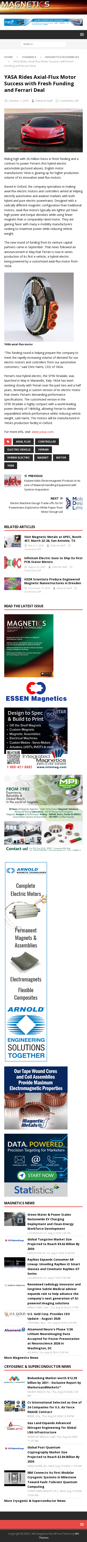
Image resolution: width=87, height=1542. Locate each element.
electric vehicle (19, 449)
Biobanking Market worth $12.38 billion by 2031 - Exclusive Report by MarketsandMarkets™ (54, 1382)
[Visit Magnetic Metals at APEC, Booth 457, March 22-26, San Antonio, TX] (12, 541)
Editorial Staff (44, 101)
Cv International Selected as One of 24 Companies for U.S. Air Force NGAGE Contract (54, 1407)
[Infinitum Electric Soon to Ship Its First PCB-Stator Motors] (12, 562)
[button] (81, 34)
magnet (43, 457)
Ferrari (43, 449)
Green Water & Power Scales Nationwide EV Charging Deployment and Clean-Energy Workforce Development (50, 1222)
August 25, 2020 (36, 566)
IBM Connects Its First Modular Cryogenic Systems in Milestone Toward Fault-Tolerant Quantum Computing (52, 1480)
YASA (10, 465)
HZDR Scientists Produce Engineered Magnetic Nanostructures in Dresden (52, 581)
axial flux (23, 441)
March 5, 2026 (36, 545)
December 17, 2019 (39, 588)
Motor (61, 457)
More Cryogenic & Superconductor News (35, 1501)
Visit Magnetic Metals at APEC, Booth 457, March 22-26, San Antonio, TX (52, 539)
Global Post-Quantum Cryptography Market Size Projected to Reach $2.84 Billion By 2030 (53, 1454)
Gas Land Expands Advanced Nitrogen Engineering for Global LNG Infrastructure (51, 1427)
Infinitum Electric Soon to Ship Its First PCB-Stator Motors (53, 560)
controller (47, 441)
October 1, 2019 (18, 101)
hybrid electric (18, 457)
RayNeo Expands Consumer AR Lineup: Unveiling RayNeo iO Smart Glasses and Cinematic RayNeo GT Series (53, 1266)
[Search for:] (43, 44)
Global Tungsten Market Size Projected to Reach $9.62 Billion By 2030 (53, 1244)
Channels (29, 57)
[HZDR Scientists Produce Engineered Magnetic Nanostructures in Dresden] (12, 583)
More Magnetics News (21, 1358)
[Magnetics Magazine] (43, 12)
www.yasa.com (43, 432)
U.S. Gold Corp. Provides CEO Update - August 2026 (48, 1316)
